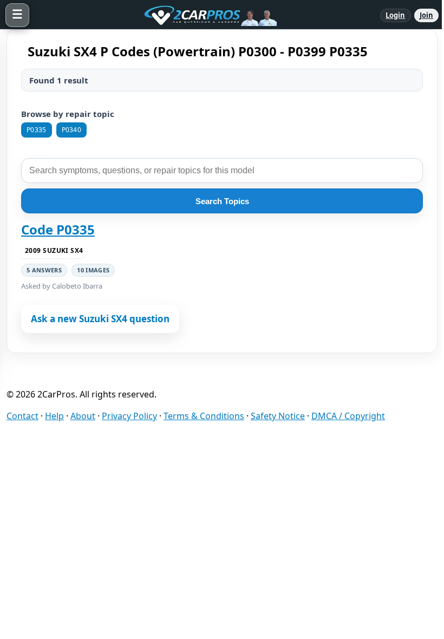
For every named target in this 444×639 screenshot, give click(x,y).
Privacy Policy (129, 416)
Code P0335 (58, 229)
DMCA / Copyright (348, 416)
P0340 (72, 129)
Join (426, 15)
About (82, 416)
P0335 (37, 129)
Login (396, 15)
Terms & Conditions (204, 416)
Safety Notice (278, 416)
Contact (22, 416)
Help (54, 416)
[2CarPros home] (205, 15)
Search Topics (222, 201)
